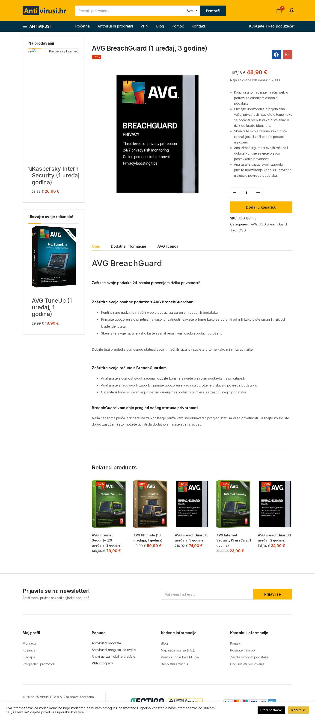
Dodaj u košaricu (261, 207)
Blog (160, 26)
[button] (191, 11)
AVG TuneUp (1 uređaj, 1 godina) (52, 307)
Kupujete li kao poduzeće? (272, 26)
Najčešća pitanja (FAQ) (178, 650)
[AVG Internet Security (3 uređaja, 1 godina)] (233, 504)
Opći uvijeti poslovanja (247, 664)
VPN (144, 26)
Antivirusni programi (115, 26)
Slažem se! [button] (298, 710)
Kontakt (198, 26)
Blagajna (29, 657)
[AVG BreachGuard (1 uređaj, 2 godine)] (275, 504)
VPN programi (102, 663)
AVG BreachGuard (273, 224)
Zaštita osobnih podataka (249, 657)
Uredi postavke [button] (271, 710)
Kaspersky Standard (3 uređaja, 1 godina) (48, 135)
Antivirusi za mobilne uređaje (113, 656)
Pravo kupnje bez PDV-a (180, 657)
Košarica (29, 650)
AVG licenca (167, 246)
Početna (82, 26)
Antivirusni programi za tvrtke (114, 650)
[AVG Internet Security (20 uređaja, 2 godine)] (109, 504)
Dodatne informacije (128, 246)
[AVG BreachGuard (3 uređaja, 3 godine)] (192, 504)
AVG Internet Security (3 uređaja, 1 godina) (233, 540)
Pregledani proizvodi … (40, 664)
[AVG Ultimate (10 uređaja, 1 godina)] (150, 504)
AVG (254, 224)
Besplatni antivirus (174, 664)
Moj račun (30, 643)
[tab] (101, 246)
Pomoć (178, 26)
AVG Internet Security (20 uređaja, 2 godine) (107, 540)
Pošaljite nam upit (243, 650)
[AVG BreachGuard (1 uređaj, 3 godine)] (276, 54)
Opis (96, 246)
